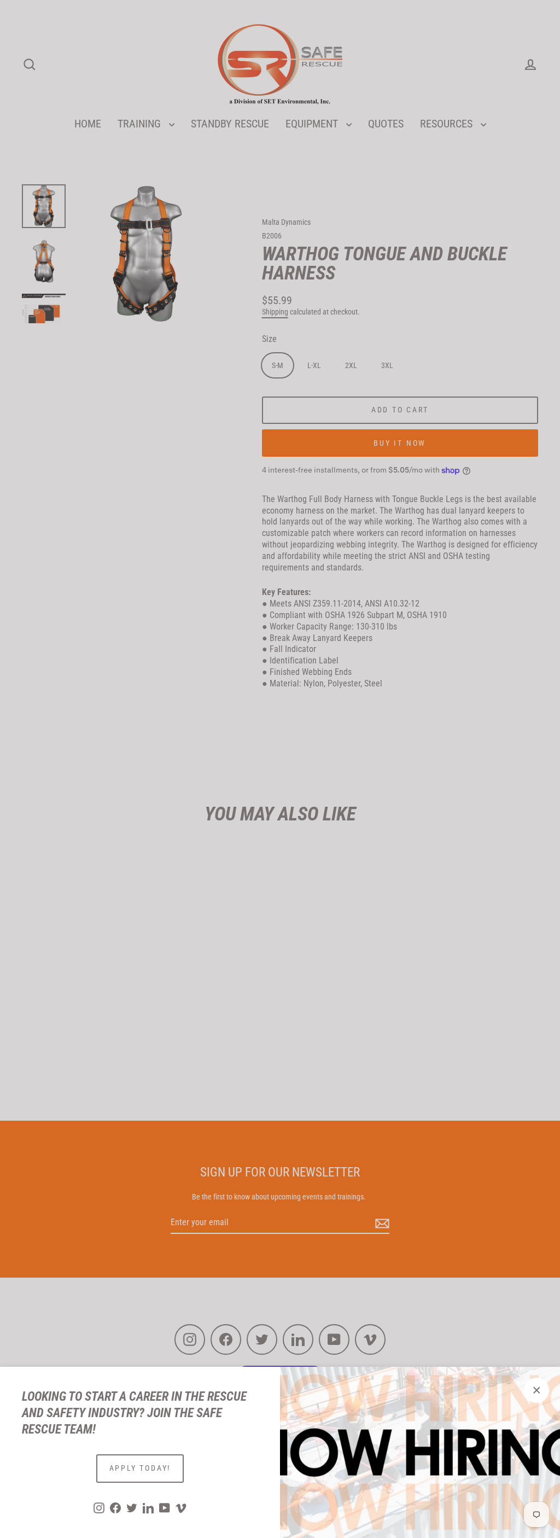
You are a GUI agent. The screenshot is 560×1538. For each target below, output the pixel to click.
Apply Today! (140, 1468)
